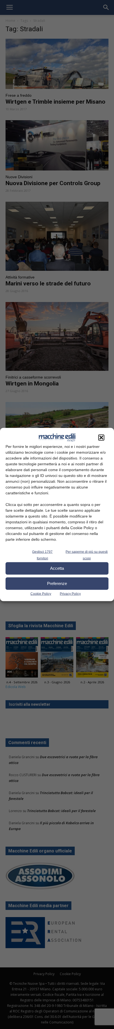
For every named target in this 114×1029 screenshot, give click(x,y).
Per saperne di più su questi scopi (87, 555)
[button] (101, 437)
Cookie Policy (40, 593)
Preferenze (57, 583)
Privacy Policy (70, 593)
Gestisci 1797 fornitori (42, 555)
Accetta (57, 568)
